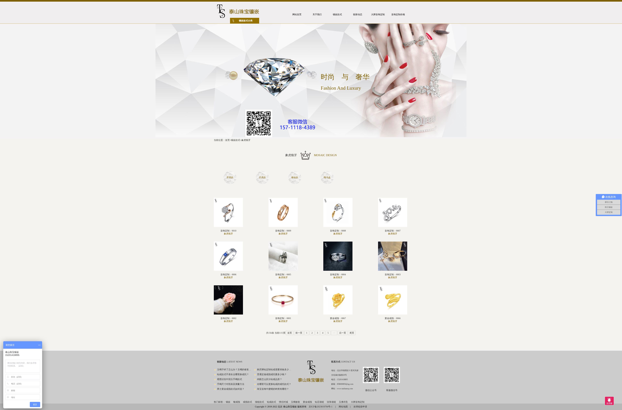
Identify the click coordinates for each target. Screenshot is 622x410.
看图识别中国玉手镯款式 (229, 379)
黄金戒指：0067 (338, 318)
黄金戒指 (307, 402)
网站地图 (343, 406)
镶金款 (294, 177)
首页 (227, 140)
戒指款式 (247, 402)
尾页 (352, 333)
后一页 (342, 333)
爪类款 (262, 177)
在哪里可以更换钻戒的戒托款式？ (274, 384)
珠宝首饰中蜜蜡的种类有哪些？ (273, 389)
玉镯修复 (295, 402)
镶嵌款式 (235, 140)
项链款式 (259, 402)
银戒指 (236, 402)
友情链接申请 (360, 406)
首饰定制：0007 (393, 231)
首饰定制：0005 (283, 274)
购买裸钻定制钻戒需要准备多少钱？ (274, 369)
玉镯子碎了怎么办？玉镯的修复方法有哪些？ (234, 369)
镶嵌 (228, 402)
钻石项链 (319, 402)
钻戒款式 (271, 402)
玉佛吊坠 (343, 402)
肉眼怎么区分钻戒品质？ (269, 379)
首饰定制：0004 (338, 274)
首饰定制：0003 (393, 274)
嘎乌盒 (327, 177)
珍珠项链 (331, 402)
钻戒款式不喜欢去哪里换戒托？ (233, 374)
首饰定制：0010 (228, 231)
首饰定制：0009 (283, 231)
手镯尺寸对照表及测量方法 (230, 384)
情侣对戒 (283, 402)
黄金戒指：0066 (393, 318)
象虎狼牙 (245, 140)
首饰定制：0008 (338, 231)
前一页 (298, 333)
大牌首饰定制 (357, 402)
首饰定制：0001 (283, 318)
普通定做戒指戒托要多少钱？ (272, 374)
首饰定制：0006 (228, 274)
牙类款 (230, 177)
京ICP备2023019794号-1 (321, 406)
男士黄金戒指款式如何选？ (230, 389)
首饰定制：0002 (228, 318)
